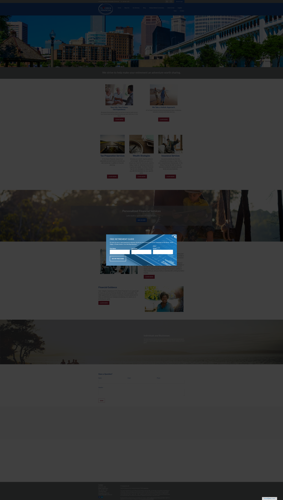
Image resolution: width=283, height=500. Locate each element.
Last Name (134, 248)
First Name (113, 248)
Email (154, 248)
